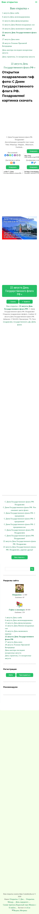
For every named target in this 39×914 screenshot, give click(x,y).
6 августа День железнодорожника (16, 17)
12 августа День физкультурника (15, 21)
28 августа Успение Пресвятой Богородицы (17, 646)
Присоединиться (24, 675)
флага (19, 325)
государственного (20, 322)
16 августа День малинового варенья (17, 29)
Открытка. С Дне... (18, 899)
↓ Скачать (12, 302)
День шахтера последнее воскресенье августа (15, 651)
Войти (11, 675)
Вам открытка (10, 2)
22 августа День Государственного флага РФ (19, 638)
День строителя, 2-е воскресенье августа (18, 57)
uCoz (28, 908)
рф (29, 322)
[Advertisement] (19, 118)
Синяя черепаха (9, 905)
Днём (33, 322)
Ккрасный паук (22, 905)
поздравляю (7, 322)
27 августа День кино (10, 39)
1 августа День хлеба (10, 13)
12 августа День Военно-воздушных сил (18, 25)
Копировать (13, 167)
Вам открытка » (19, 8)
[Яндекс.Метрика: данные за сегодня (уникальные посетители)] (19, 910)
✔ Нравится (26, 302)
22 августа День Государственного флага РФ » (19, 291)
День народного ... (23, 902)
